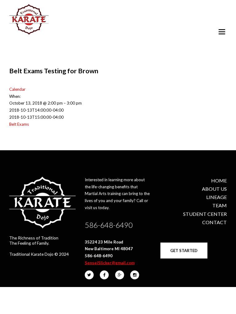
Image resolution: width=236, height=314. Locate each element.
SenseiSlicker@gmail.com (110, 262)
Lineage (216, 197)
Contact (214, 222)
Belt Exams (19, 124)
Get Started (184, 250)
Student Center (205, 214)
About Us (214, 189)
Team (219, 205)
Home (219, 180)
